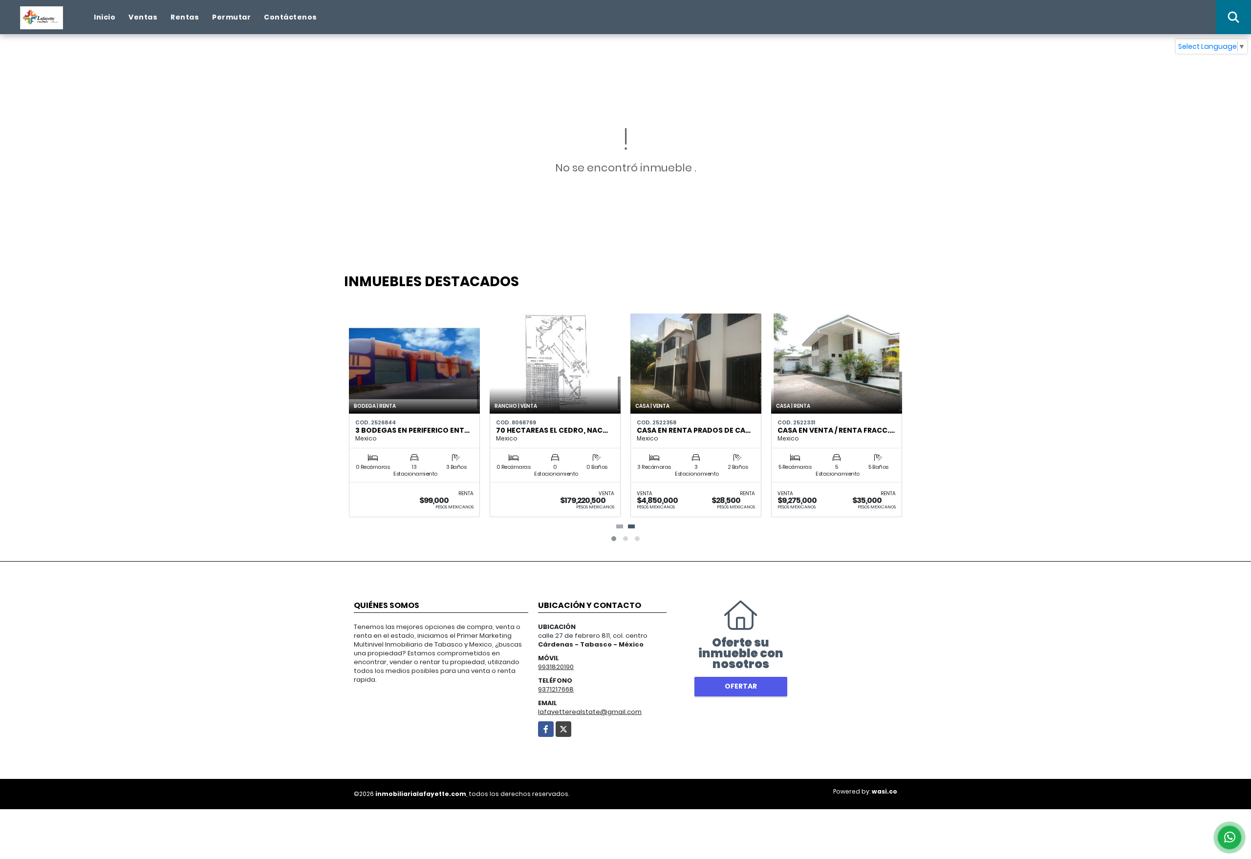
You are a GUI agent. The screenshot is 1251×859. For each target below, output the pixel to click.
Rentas (185, 17)
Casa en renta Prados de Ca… (694, 430)
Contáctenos (290, 17)
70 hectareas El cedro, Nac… (552, 430)
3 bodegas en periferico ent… (412, 430)
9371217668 (556, 689)
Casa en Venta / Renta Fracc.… (836, 430)
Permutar (231, 17)
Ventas (143, 17)
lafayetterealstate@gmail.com (590, 711)
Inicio (104, 17)
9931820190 (556, 666)
